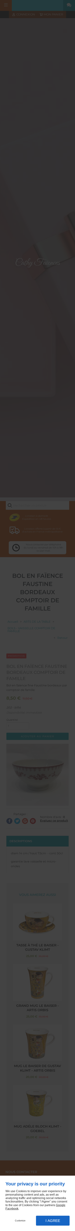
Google (60, 1205)
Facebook (11, 1208)
